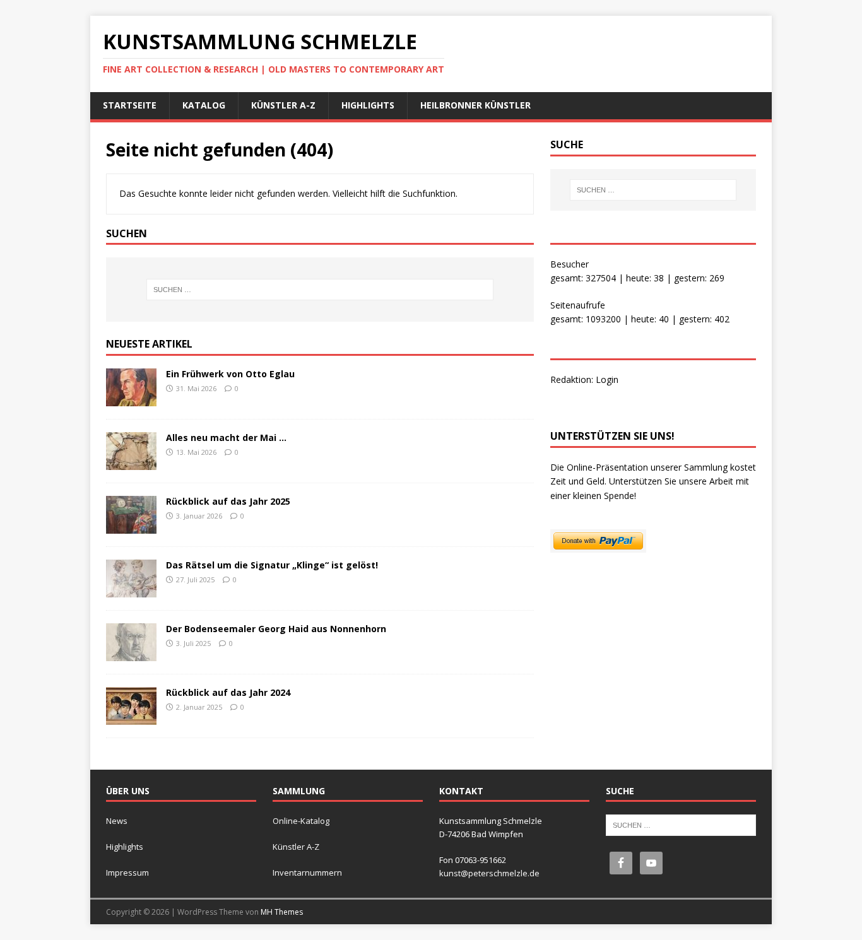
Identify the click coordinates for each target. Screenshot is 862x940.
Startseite (129, 105)
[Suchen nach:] (319, 289)
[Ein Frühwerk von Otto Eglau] (131, 399)
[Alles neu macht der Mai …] (131, 463)
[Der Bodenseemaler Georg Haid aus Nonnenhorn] (131, 654)
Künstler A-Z (283, 105)
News (116, 820)
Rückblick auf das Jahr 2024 (228, 692)
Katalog (203, 105)
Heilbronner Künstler (475, 105)
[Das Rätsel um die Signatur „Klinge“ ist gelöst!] (131, 590)
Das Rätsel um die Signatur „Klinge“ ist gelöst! (272, 565)
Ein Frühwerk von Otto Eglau (230, 374)
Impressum (127, 872)
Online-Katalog (301, 820)
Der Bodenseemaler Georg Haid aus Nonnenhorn (276, 629)
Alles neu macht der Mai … (226, 438)
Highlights (367, 105)
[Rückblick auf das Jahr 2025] (131, 526)
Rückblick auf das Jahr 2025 (228, 501)
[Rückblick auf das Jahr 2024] (131, 718)
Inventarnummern (307, 872)
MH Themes (282, 912)
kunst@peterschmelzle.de (489, 873)
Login (607, 379)
